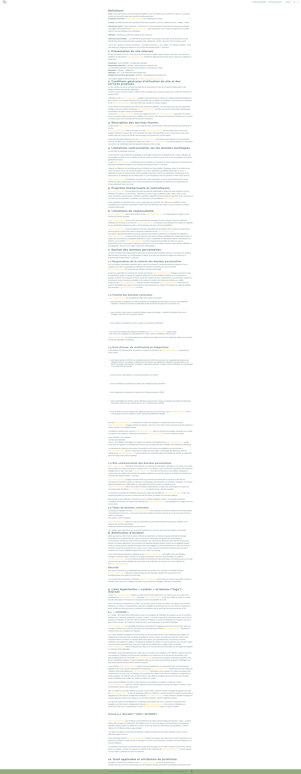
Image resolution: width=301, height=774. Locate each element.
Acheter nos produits (275, 2)
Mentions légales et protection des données (152, 771)
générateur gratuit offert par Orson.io (150, 79)
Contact (287, 2)
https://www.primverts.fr (134, 18)
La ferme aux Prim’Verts (259, 2)
